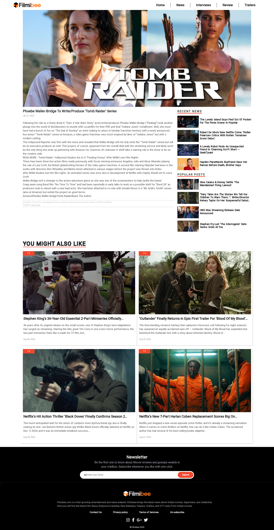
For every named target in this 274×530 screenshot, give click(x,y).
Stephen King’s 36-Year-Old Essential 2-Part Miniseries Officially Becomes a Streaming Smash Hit (72, 319)
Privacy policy (120, 512)
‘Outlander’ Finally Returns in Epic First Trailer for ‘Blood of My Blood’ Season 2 (192, 319)
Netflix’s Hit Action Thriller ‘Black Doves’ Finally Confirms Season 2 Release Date (74, 416)
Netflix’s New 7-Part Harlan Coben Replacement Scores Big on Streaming (187, 416)
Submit (185, 474)
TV (28, 253)
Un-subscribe (177, 512)
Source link (35, 205)
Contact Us (96, 512)
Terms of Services (149, 512)
